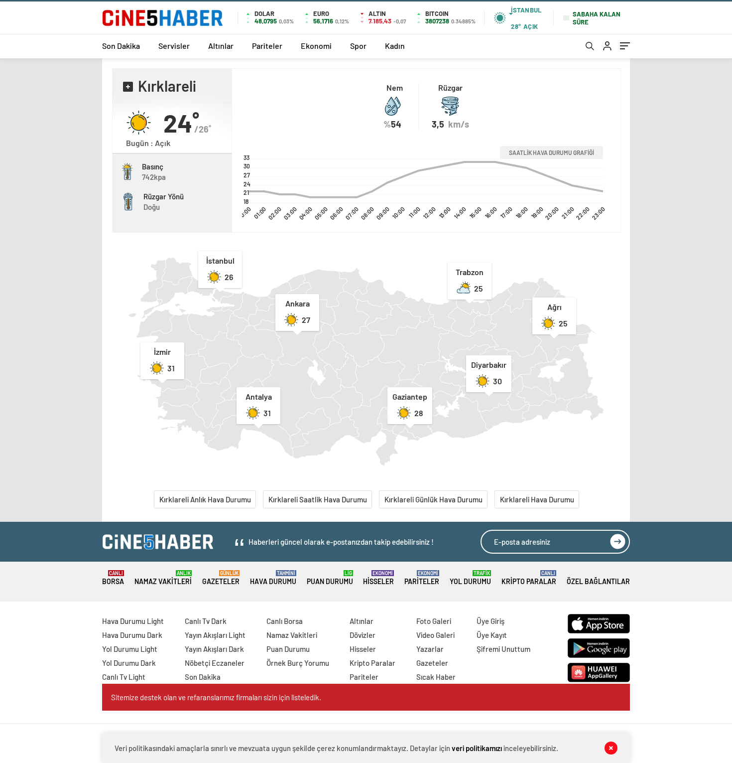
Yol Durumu (470, 578)
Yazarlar (430, 648)
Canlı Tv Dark (206, 620)
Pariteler (267, 45)
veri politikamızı (477, 748)
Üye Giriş (490, 620)
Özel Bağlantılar (598, 581)
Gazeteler (221, 578)
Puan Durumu (330, 578)
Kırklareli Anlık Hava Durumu (205, 499)
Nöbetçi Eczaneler (214, 662)
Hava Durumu (273, 578)
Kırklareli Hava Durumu (537, 499)
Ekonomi (316, 45)
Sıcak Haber (436, 676)
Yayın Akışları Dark (214, 648)
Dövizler (362, 634)
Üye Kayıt (492, 634)
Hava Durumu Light (133, 620)
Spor (358, 45)
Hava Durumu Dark (132, 634)
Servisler (174, 45)
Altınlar (221, 45)
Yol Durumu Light (129, 648)
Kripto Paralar (528, 578)
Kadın (395, 45)
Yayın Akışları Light (215, 634)
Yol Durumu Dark (129, 662)
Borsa (113, 578)
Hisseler (378, 578)
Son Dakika (121, 45)
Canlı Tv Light (123, 676)
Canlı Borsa (284, 620)
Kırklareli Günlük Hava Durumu (433, 499)
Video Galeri (435, 634)
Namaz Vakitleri (163, 578)
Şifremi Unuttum (503, 648)
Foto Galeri (433, 620)
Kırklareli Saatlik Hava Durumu (317, 499)
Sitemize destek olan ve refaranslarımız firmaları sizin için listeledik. (216, 697)
